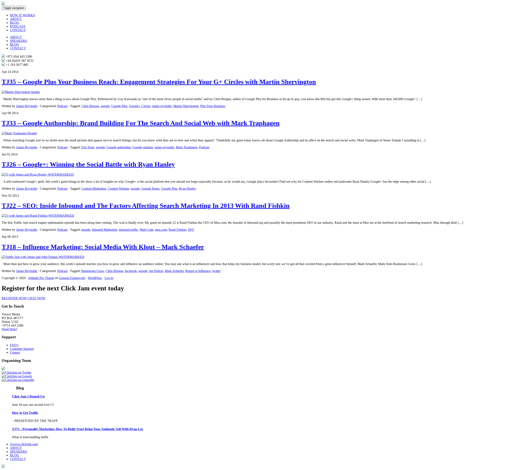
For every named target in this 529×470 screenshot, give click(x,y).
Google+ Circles (139, 106)
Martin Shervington (186, 106)
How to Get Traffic (25, 412)
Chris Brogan (90, 106)
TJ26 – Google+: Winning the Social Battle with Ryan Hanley (88, 164)
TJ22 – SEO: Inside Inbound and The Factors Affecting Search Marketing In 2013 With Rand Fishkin (146, 205)
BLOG (14, 22)
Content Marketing (93, 188)
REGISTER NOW (14, 298)
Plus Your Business (212, 106)
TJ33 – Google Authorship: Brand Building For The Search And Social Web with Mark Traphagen (141, 123)
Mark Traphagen (186, 147)
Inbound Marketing (104, 229)
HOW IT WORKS (22, 15)
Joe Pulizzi (156, 271)
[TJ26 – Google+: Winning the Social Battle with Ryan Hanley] (38, 174)
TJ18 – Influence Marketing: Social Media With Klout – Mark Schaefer (103, 247)
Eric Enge (87, 147)
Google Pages (150, 188)
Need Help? (9, 329)
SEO (191, 229)
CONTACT (18, 30)
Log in (109, 278)
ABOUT (16, 19)
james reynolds (162, 106)
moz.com (161, 229)
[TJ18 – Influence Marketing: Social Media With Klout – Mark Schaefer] (43, 257)
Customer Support (22, 348)
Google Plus (119, 106)
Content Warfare (118, 188)
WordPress (95, 278)
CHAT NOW (36, 298)
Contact (15, 352)
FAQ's (14, 345)
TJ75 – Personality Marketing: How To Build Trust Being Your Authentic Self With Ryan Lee (77, 429)
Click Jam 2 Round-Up (28, 396)
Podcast (62, 106)
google (105, 106)
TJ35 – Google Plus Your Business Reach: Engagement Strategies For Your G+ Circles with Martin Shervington (159, 81)
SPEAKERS (18, 41)
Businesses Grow (92, 271)
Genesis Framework (72, 278)
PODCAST (17, 26)
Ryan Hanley (187, 188)
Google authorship (119, 147)
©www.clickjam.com (24, 444)
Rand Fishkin (177, 229)
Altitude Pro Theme (41, 278)
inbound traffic (128, 229)
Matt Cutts (146, 229)
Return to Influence (198, 271)
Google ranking (142, 147)
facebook (131, 271)
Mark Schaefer (174, 271)
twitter (216, 271)
